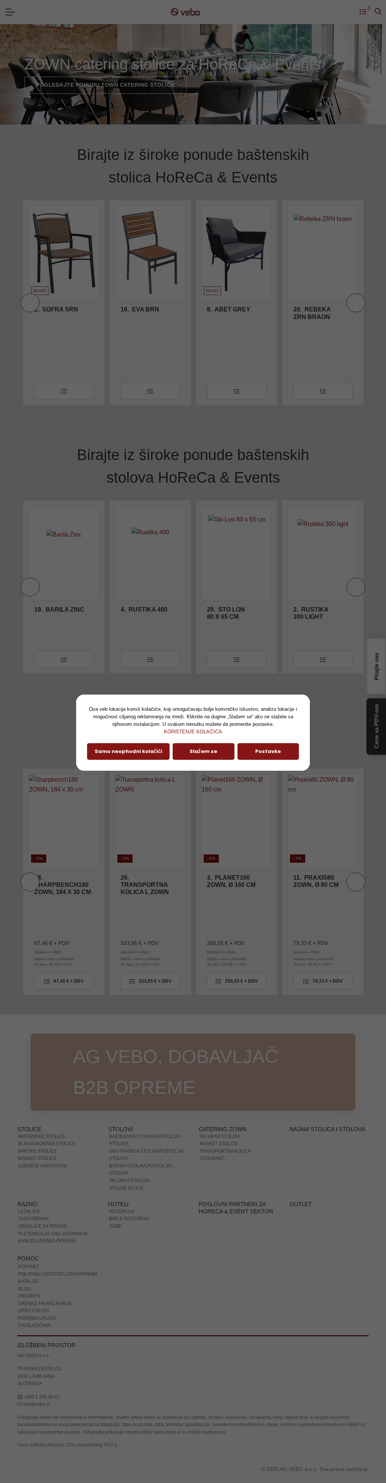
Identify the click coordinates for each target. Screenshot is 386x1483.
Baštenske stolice (41, 1136)
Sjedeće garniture (42, 1166)
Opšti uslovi (33, 1310)
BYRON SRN (315, 309)
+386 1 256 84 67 (41, 1397)
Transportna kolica (225, 1151)
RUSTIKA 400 (57, 609)
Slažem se (203, 751)
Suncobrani (33, 1218)
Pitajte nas (376, 666)
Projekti (29, 1296)
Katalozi (28, 1281)
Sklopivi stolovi (129, 1180)
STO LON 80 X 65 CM (140, 613)
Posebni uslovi (37, 1318)
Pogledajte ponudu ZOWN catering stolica (105, 85)
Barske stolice (37, 1151)
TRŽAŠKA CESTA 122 (39, 1368)
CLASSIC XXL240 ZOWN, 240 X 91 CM (315, 884)
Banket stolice (37, 1158)
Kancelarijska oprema (47, 1241)
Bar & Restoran (129, 1218)
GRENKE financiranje (45, 1303)
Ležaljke (29, 1211)
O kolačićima (34, 1325)
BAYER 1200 (317, 609)
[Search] (378, 12)
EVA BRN (53, 309)
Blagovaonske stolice (46, 1143)
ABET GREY (142, 309)
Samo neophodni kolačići (128, 751)
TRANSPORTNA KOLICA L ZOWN (58, 884)
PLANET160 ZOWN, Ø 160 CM (145, 881)
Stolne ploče (126, 1188)
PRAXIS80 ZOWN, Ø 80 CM (229, 881)
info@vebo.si (36, 1404)
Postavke (268, 751)
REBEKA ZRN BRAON (226, 313)
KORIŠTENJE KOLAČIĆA (193, 732)
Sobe (115, 1226)
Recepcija (122, 1211)
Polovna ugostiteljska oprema (58, 1274)
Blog (24, 1288)
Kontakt (28, 1266)
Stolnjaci (211, 1158)
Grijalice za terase (42, 1226)
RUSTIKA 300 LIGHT (224, 613)
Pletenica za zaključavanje (53, 1233)
